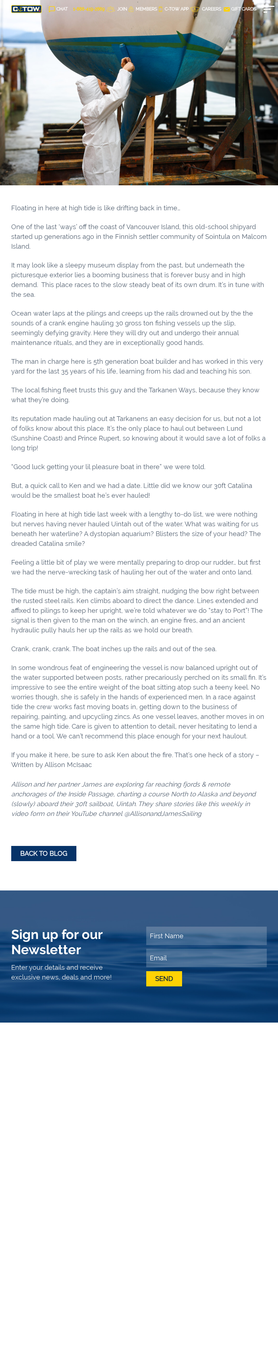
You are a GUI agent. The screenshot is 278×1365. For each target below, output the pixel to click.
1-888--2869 (89, 9)
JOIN (121, 9)
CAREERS (211, 9)
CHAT (62, 9)
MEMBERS (146, 9)
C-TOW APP (176, 9)
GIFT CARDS (243, 9)
